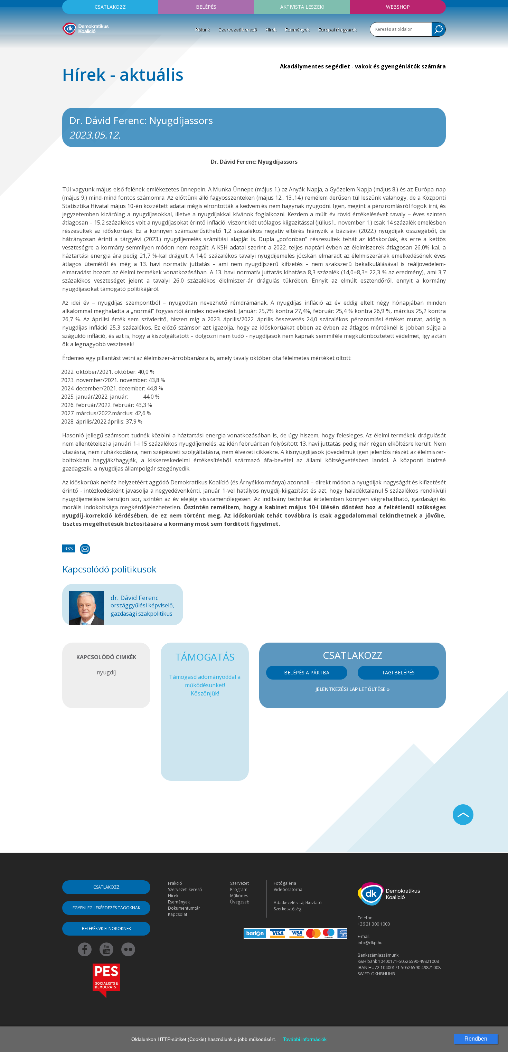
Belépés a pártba (306, 672)
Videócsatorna (288, 889)
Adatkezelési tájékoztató (298, 903)
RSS (68, 548)
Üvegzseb (240, 902)
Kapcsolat (177, 914)
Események (297, 29)
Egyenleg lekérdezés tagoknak (106, 908)
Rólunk (202, 29)
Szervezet (239, 883)
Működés (239, 896)
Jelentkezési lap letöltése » (352, 689)
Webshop (398, 6)
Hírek (270, 29)
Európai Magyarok (337, 29)
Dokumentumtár (184, 908)
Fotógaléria (285, 883)
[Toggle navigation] (66, 45)
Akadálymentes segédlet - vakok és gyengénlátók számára (363, 66)
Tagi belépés (398, 672)
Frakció (175, 883)
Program (238, 889)
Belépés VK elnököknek (106, 928)
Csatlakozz (110, 6)
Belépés (206, 6)
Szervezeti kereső (237, 29)
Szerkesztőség (287, 909)
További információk (305, 1039)
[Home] (85, 27)
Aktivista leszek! (302, 6)
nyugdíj (106, 672)
